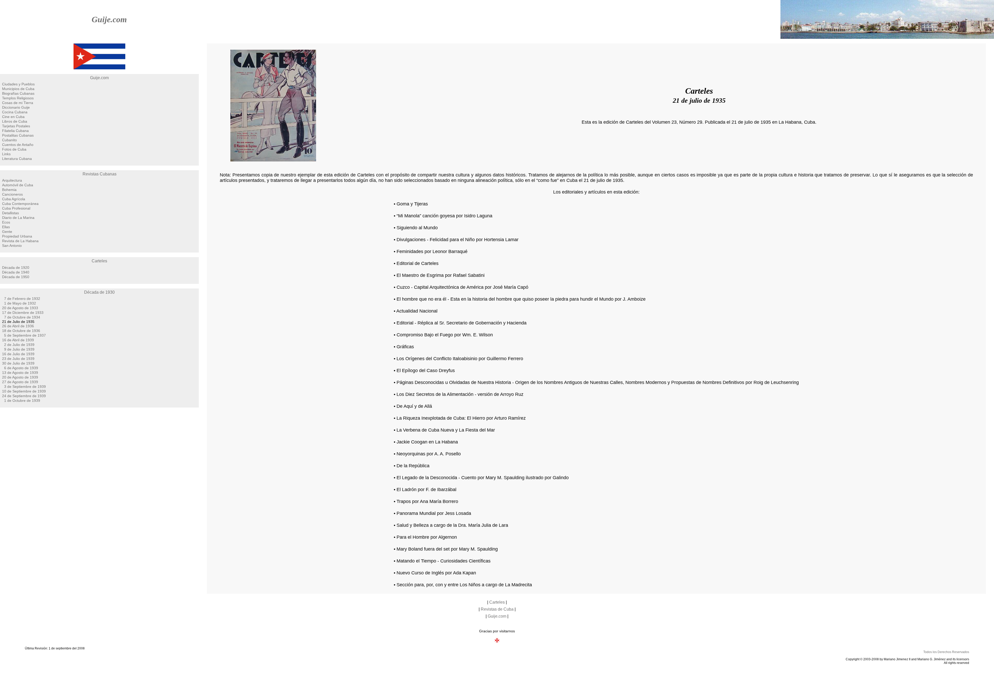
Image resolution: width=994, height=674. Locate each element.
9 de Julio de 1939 (19, 349)
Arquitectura (12, 180)
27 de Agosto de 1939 (20, 382)
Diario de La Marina (18, 218)
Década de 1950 (15, 277)
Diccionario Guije (16, 107)
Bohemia (9, 190)
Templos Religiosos (18, 98)
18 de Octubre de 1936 (21, 331)
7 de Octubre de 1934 (22, 317)
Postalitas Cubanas (18, 135)
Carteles (99, 261)
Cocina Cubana (14, 112)
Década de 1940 (15, 272)
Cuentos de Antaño (17, 145)
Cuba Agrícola (13, 199)
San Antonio (12, 245)
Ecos (6, 222)
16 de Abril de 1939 (18, 340)
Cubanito (9, 140)
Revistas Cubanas (99, 174)
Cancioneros (12, 194)
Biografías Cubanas (18, 93)
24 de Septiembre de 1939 (24, 396)
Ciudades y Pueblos (18, 84)
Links (6, 154)
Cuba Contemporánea (20, 204)
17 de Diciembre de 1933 (22, 312)
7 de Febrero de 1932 (22, 299)
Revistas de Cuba (497, 609)
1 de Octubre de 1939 (22, 400)
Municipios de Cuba (18, 89)
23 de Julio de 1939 (18, 359)
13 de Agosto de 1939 (20, 373)
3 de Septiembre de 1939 (25, 386)
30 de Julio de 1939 (18, 363)
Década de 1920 (15, 267)
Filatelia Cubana (15, 131)
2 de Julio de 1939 (19, 345)
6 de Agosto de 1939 (21, 368)
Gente (7, 231)
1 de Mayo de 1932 (20, 303)
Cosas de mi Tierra (17, 103)
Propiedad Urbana (17, 236)
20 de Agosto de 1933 (20, 308)
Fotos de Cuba (14, 149)
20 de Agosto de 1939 (20, 377)
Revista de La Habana (20, 241)
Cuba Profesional (16, 208)
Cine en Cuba (13, 117)
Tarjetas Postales (16, 126)
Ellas (6, 227)
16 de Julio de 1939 (18, 354)
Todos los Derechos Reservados (946, 652)
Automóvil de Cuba (17, 185)
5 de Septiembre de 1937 (25, 335)
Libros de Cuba (14, 121)
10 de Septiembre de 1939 (24, 391)
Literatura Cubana (17, 159)
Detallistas (10, 213)
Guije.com (109, 19)
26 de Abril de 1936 (18, 326)
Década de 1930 (99, 292)
